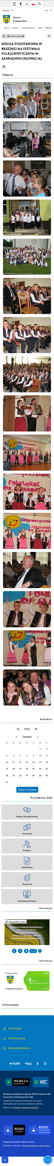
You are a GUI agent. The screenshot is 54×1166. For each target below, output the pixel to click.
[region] (27, 759)
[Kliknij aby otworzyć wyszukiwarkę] (39, 4)
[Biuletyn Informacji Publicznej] (27, 932)
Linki (46, 10)
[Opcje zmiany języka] (33, 4)
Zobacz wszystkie (27, 789)
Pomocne (6, 10)
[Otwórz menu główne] (14, 4)
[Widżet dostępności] (20, 4)
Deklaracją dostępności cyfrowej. (26, 1107)
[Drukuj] (49, 36)
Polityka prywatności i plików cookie (36, 1145)
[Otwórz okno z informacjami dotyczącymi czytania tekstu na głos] (4, 36)
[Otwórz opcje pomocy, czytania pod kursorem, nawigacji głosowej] (48, 1160)
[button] (14, 1064)
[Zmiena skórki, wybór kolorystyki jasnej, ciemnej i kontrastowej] (27, 4)
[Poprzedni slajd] (14, 951)
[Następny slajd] (20, 951)
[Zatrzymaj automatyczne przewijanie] (26, 951)
